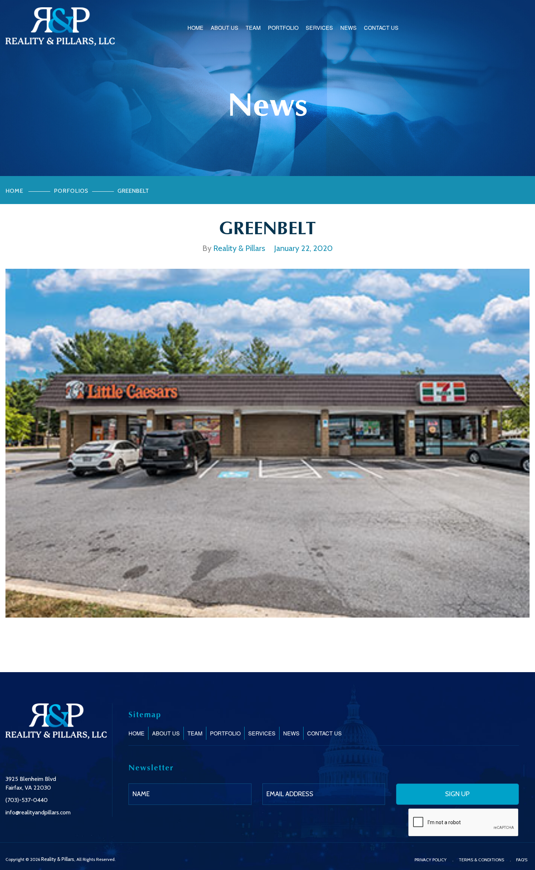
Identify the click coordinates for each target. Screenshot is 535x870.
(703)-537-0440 (26, 800)
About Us (224, 27)
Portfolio (283, 27)
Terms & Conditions (481, 859)
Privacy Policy (431, 859)
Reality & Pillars (57, 859)
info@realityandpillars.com (38, 812)
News (348, 27)
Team (253, 27)
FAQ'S (521, 859)
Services (319, 27)
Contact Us (381, 27)
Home (195, 27)
